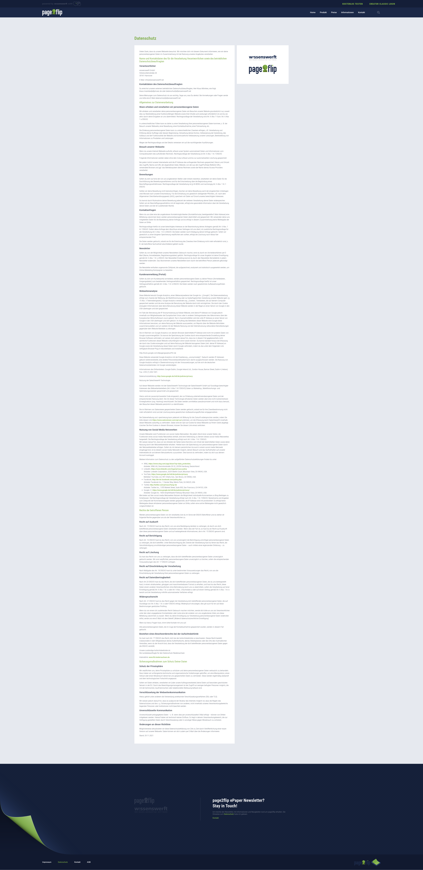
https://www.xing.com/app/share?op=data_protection (169, 464)
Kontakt (361, 12)
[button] (378, 12)
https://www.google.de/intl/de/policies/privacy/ (171, 490)
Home (312, 12)
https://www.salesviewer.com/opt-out (167, 420)
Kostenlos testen (352, 4)
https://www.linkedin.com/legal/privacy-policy (169, 469)
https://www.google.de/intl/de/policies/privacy (169, 474)
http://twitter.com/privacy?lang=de (163, 485)
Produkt (323, 12)
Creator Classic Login (382, 4)
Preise (334, 12)
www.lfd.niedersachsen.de (159, 657)
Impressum (46, 862)
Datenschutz (229, 814)
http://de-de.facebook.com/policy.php (167, 480)
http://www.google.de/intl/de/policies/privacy (175, 376)
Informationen (347, 12)
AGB (89, 862)
